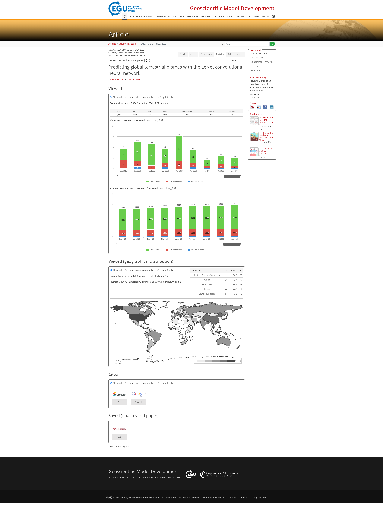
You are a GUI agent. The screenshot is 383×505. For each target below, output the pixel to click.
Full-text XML (257, 57)
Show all (117, 97)
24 (119, 437)
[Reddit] (259, 107)
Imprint (243, 497)
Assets (193, 54)
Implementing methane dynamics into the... (266, 136)
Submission (163, 16)
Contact (233, 497)
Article (183, 54)
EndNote (255, 70)
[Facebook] (265, 107)
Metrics (220, 54)
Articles (112, 43)
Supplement (257, 61)
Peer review (206, 54)
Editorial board (224, 16)
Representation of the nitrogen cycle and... (266, 121)
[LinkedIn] (272, 107)
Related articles (235, 54)
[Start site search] (272, 44)
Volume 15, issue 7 (128, 43)
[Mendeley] (252, 107)
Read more (256, 97)
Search (138, 402)
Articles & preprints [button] (141, 16)
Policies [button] (178, 16)
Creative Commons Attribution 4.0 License (203, 497)
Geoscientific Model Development (232, 8)
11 (119, 402)
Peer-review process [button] (198, 16)
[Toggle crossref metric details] (119, 394)
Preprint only (166, 97)
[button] (223, 43)
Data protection (258, 497)
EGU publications (259, 16)
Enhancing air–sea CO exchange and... (266, 152)
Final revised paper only (140, 97)
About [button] (240, 16)
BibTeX (254, 66)
